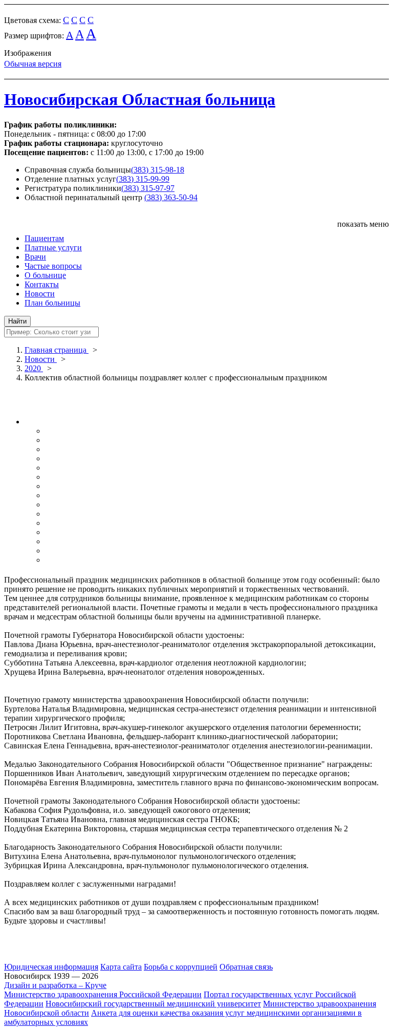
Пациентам (44, 238)
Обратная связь (246, 966)
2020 (34, 368)
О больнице (45, 275)
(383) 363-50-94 (171, 197)
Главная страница (57, 350)
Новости (40, 293)
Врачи (35, 256)
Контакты (42, 284)
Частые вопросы (53, 266)
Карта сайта (121, 966)
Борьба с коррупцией (180, 966)
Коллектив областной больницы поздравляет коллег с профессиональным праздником (176, 377)
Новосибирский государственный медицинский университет (153, 1003)
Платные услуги (53, 247)
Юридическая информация (51, 966)
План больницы (52, 302)
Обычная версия (32, 63)
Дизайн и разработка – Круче (55, 985)
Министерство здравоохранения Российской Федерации (103, 994)
